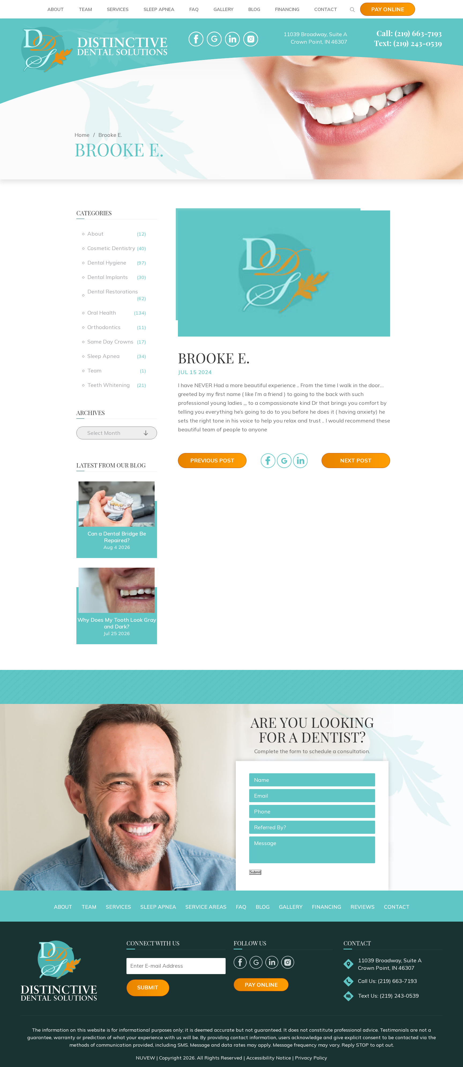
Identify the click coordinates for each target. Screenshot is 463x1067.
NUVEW (145, 1058)
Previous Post (212, 460)
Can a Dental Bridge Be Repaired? (117, 537)
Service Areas (205, 907)
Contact (325, 9)
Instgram (250, 39)
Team (85, 9)
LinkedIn (232, 39)
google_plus (284, 460)
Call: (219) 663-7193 (409, 33)
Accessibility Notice (268, 1058)
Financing (287, 9)
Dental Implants (107, 277)
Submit (255, 872)
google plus (256, 962)
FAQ (194, 9)
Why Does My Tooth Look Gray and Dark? (116, 623)
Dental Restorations (112, 291)
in (300, 460)
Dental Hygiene (106, 262)
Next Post (356, 460)
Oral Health (101, 312)
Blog (254, 9)
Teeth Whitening (108, 385)
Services (118, 9)
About (55, 9)
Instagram (287, 962)
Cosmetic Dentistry (111, 248)
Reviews (362, 907)
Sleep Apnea (159, 9)
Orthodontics (104, 327)
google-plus (214, 39)
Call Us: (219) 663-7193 (387, 981)
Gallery (223, 9)
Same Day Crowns (110, 341)
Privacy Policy (311, 1058)
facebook (196, 39)
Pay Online (387, 9)
